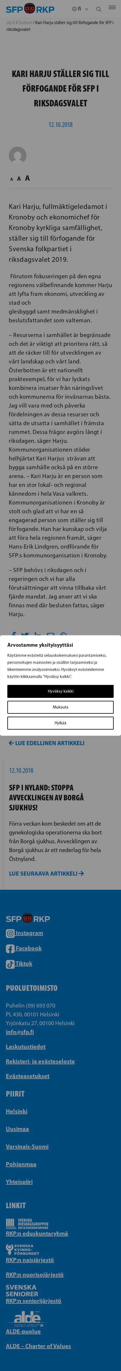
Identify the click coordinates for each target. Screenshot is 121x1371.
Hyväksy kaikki (60, 691)
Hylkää (60, 722)
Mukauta (60, 707)
